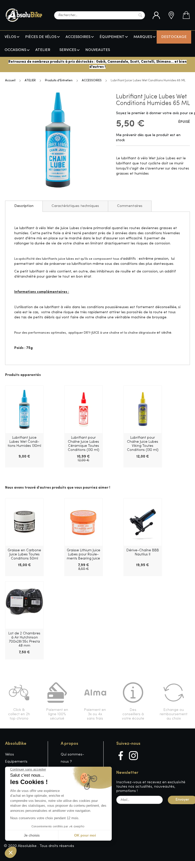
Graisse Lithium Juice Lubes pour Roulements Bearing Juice (83, 554)
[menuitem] (10, 37)
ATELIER (30, 80)
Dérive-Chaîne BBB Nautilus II (142, 552)
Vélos (9, 754)
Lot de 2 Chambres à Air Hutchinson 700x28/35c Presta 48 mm (24, 640)
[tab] (24, 206)
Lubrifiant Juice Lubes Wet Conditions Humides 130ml (24, 442)
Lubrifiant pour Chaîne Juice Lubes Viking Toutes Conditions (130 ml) (142, 444)
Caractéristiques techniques (75, 206)
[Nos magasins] (171, 15)
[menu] (97, 44)
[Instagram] (133, 755)
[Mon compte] (156, 15)
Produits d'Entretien (59, 80)
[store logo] (24, 15)
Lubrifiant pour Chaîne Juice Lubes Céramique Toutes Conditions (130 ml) (83, 444)
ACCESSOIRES (92, 80)
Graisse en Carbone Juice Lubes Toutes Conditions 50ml (24, 554)
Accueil (10, 80)
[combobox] (99, 15)
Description (24, 206)
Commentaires (129, 206)
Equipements (16, 762)
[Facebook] (120, 755)
